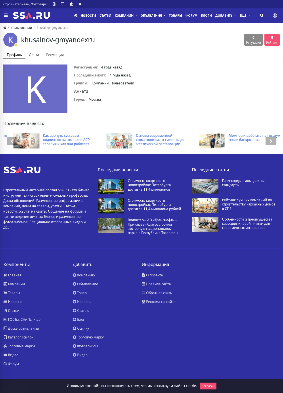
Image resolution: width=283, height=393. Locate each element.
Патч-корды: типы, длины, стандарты (243, 183)
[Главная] (75, 15)
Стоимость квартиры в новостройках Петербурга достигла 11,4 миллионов (149, 185)
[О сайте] (55, 4)
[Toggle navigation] (275, 15)
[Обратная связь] (63, 4)
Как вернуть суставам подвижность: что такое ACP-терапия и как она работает (57, 139)
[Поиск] (261, 15)
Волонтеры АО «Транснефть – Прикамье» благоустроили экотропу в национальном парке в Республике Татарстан (153, 226)
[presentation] (12, 141)
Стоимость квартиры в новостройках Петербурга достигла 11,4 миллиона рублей (154, 204)
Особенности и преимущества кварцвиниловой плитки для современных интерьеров (247, 223)
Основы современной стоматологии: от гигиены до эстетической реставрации (150, 139)
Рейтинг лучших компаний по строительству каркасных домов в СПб (248, 204)
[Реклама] (72, 4)
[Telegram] (80, 4)
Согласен (208, 386)
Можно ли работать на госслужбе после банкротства (247, 137)
